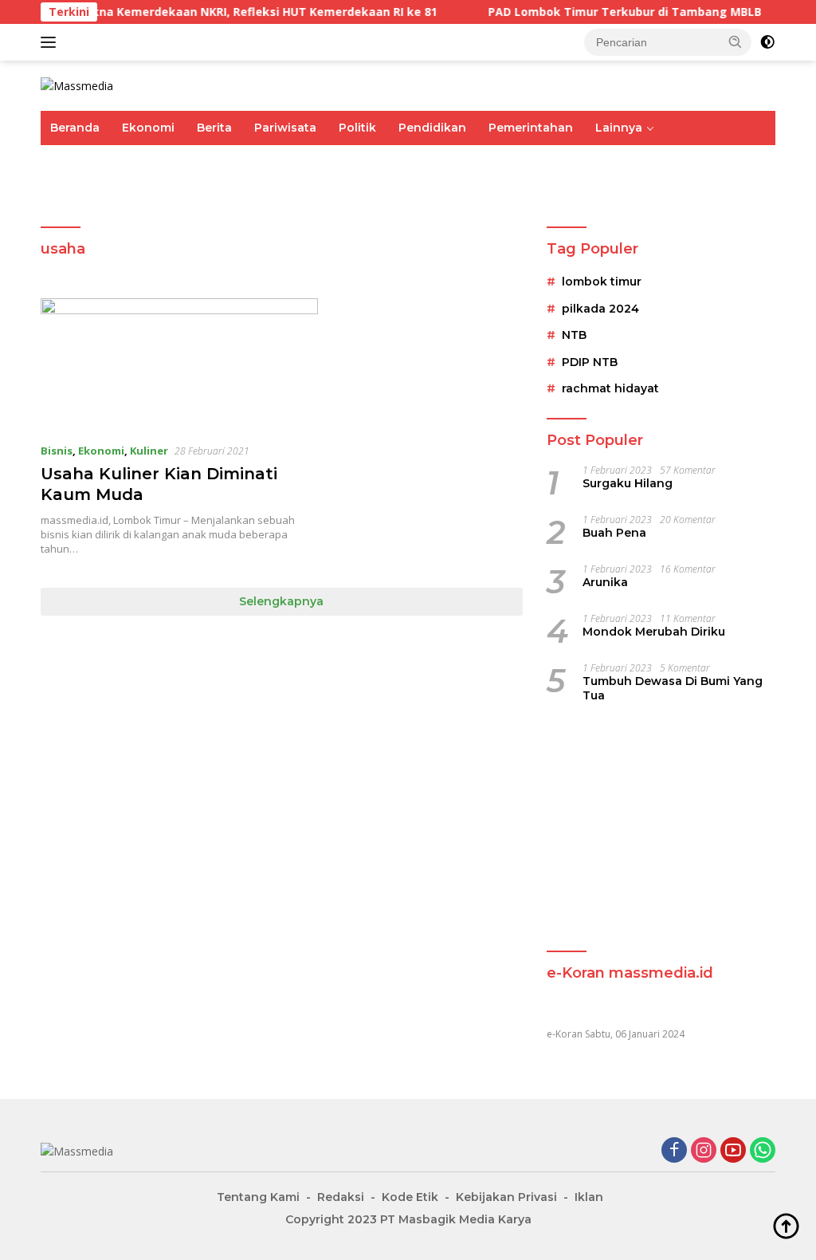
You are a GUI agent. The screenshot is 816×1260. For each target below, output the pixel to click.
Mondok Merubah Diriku (654, 631)
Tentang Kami (258, 1197)
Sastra (702, 162)
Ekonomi (148, 127)
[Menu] (51, 42)
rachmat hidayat (610, 388)
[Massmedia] (77, 85)
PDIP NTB (590, 362)
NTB (574, 335)
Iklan (589, 1197)
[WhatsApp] (762, 1151)
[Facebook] (674, 1151)
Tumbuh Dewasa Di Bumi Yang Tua (673, 688)
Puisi (64, 195)
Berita (214, 127)
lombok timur (601, 281)
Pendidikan (432, 127)
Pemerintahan (530, 127)
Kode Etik (410, 1197)
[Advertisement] (661, 828)
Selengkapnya (281, 601)
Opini (645, 162)
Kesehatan (500, 162)
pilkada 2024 (600, 308)
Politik (357, 127)
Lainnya (618, 127)
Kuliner (149, 450)
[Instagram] (703, 1151)
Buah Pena (614, 533)
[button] (735, 41)
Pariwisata (285, 127)
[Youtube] (733, 1151)
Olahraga (312, 162)
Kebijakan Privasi (506, 1197)
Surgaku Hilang (628, 483)
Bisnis (57, 450)
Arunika (605, 582)
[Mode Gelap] (767, 42)
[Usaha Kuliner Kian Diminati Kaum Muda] (179, 363)
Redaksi (340, 1197)
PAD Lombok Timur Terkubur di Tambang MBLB (606, 12)
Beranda (75, 127)
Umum (69, 162)
